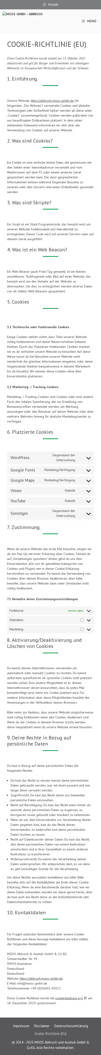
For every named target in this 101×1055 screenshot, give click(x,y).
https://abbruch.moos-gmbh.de (52, 101)
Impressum (21, 1026)
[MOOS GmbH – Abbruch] (28, 21)
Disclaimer (42, 1026)
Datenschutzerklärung (71, 1026)
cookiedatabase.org (69, 998)
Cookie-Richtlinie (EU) (50, 1033)
